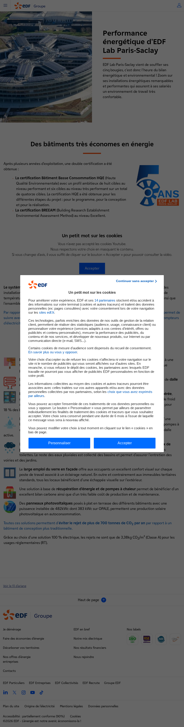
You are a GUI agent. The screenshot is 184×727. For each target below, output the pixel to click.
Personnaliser (59, 443)
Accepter (125, 443)
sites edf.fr (46, 312)
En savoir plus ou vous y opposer (52, 352)
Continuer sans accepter (135, 281)
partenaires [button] (104, 300)
